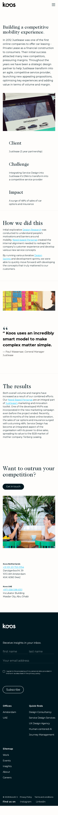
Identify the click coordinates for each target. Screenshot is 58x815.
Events (7, 760)
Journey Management (41, 734)
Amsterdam (9, 712)
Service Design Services (42, 717)
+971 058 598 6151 (12, 589)
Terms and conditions (43, 797)
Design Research (32, 229)
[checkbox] (28, 673)
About (6, 772)
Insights (7, 766)
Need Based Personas (20, 399)
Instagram (25, 801)
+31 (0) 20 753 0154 (13, 567)
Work (6, 755)
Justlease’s (12, 403)
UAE (5, 717)
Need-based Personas (25, 240)
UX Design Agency (39, 723)
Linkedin (40, 801)
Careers (7, 777)
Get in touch (13, 486)
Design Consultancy (40, 712)
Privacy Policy (26, 797)
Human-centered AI (40, 729)
